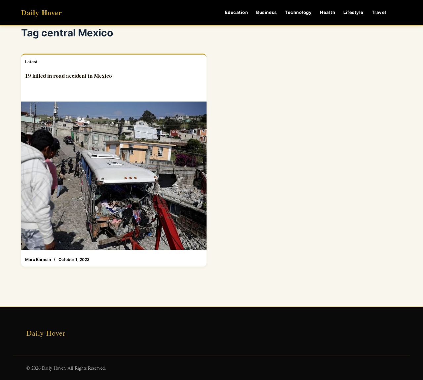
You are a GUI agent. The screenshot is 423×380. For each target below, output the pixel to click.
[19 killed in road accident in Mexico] (113, 176)
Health (327, 12)
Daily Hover (41, 12)
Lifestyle (353, 12)
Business (266, 12)
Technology (298, 12)
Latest (31, 61)
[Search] (399, 12)
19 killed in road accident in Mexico (68, 75)
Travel (379, 12)
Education (236, 12)
